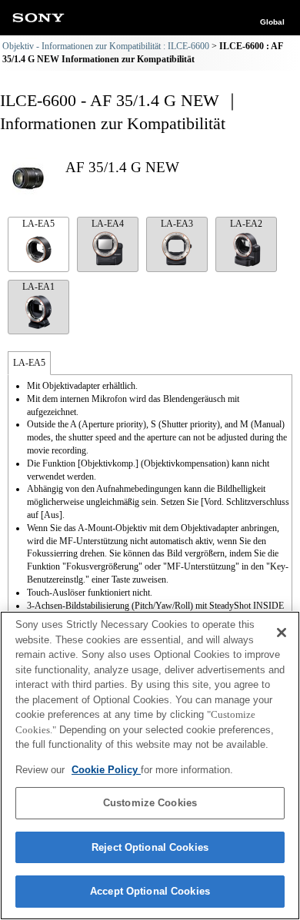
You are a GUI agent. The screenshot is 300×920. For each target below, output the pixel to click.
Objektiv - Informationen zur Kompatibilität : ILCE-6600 (105, 46)
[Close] (281, 632)
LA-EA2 (246, 223)
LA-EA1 (38, 286)
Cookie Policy (106, 770)
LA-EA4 (108, 223)
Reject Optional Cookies (150, 847)
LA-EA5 (38, 223)
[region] (150, 765)
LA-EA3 (177, 223)
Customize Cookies (150, 803)
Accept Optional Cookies (150, 891)
